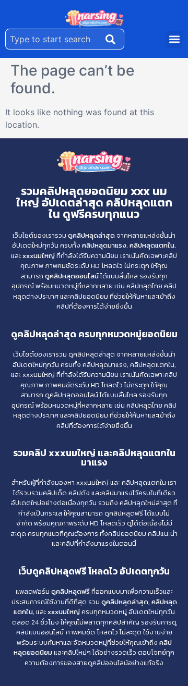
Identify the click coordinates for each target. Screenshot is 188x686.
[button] (174, 39)
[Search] (112, 39)
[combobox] (53, 39)
